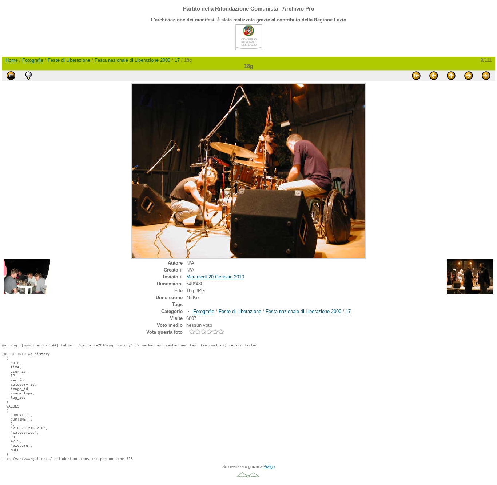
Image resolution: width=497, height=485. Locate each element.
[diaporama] (11, 76)
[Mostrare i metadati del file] (28, 76)
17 (177, 60)
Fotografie (32, 60)
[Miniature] (451, 76)
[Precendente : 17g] (433, 76)
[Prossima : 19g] (468, 76)
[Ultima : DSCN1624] (486, 76)
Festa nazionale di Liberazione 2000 (132, 60)
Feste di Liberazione (69, 60)
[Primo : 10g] (416, 76)
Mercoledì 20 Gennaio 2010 (215, 277)
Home (11, 60)
